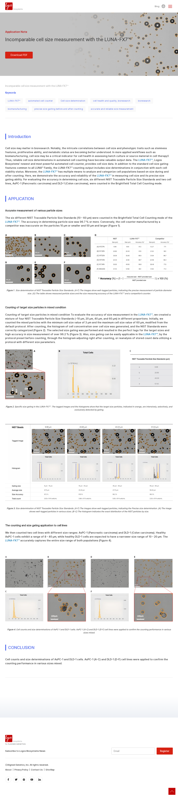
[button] (164, 6)
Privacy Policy (21, 770)
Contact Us (37, 770)
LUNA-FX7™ (14, 101)
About (8, 770)
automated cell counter (40, 101)
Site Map (50, 770)
